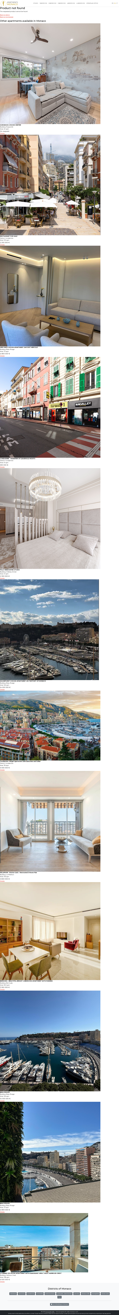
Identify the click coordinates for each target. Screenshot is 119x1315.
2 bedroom (52, 3)
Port (59, 1297)
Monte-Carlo (105, 1293)
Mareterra (13, 1293)
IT (117, 3)
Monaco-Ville (86, 1293)
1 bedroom (43, 3)
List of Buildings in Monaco (60, 1304)
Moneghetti (95, 1293)
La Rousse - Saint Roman (64, 1293)
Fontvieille (40, 1293)
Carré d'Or (22, 1293)
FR (112, 3)
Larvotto (76, 1293)
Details (2, 133)
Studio (35, 3)
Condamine (30, 1293)
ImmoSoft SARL (50, 1311)
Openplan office (92, 3)
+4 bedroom (80, 3)
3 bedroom (62, 3)
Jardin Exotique (50, 1293)
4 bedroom (71, 3)
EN (115, 3)
